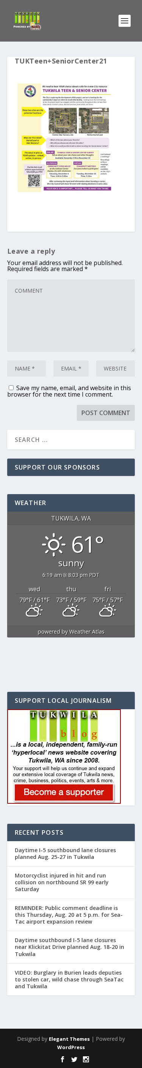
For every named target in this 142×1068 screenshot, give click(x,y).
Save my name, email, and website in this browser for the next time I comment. (69, 391)
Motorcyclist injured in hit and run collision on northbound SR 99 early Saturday (62, 882)
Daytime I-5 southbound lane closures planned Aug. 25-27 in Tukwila (65, 853)
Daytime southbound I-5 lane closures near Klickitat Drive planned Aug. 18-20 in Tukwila (69, 946)
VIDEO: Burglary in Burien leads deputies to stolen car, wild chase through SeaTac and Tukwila (69, 979)
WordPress (71, 1047)
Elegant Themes (69, 1038)
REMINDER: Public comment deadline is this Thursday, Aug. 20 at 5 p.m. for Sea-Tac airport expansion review (69, 914)
